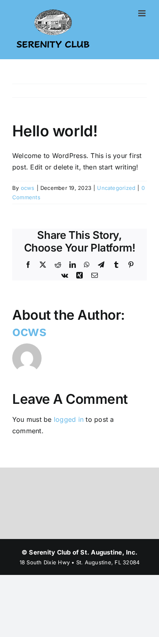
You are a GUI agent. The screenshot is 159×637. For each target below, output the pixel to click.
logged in (69, 419)
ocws (28, 188)
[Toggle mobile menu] (142, 13)
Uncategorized (116, 188)
